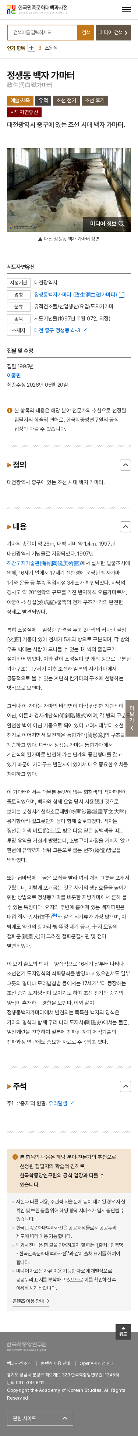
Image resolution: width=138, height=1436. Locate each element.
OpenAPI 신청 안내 (96, 1363)
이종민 (14, 375)
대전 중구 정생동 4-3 (57, 330)
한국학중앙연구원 (26, 1346)
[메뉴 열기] (126, 9)
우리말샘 (58, 1103)
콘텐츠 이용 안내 (29, 1301)
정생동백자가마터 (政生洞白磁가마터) (75, 294)
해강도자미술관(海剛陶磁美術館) (44, 563)
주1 (55, 915)
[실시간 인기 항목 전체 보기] (31, 48)
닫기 (125, 465)
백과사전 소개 (19, 1363)
